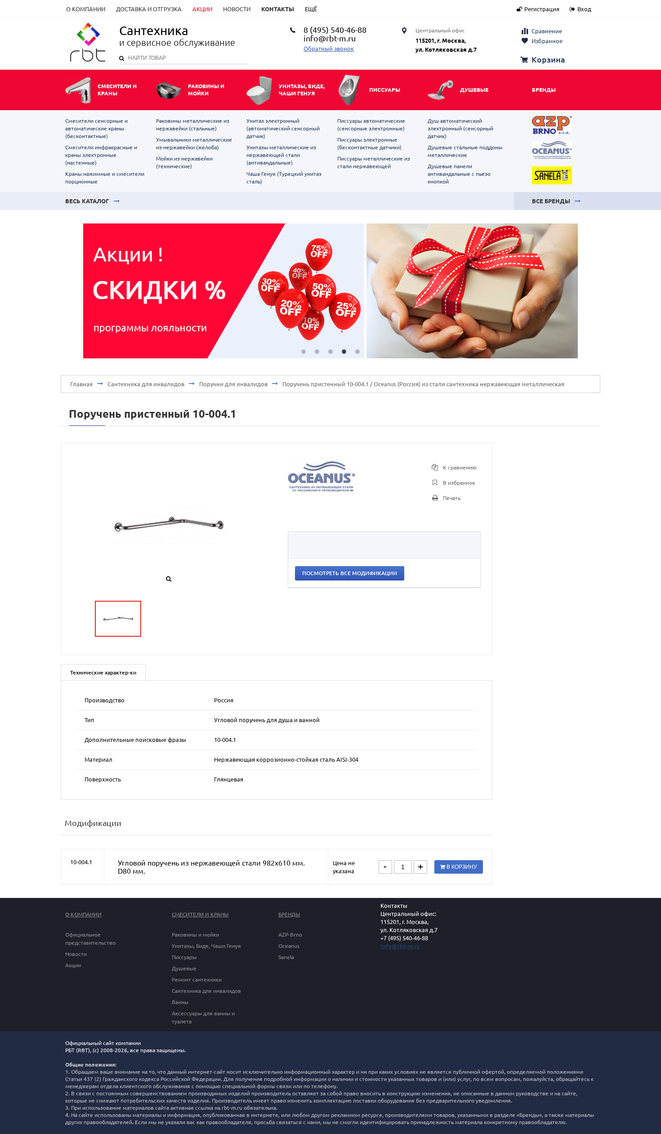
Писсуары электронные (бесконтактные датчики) (369, 143)
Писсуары (184, 957)
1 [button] (303, 351)
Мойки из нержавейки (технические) (184, 162)
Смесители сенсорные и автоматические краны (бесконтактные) (96, 128)
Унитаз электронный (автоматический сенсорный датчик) (283, 128)
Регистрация (541, 9)
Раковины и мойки (195, 935)
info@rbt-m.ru (400, 946)
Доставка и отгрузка (149, 9)
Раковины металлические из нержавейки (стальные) (192, 124)
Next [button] (591, 291)
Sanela (286, 957)
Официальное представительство (90, 939)
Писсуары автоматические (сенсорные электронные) (371, 124)
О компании (85, 9)
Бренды (544, 90)
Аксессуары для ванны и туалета (203, 1017)
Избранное (547, 41)
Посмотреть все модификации (349, 573)
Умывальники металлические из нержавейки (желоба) (194, 143)
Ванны (180, 1002)
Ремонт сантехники (197, 979)
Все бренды (551, 201)
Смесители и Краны (200, 914)
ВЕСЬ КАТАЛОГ (87, 201)
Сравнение (546, 31)
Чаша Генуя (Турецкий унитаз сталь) (284, 177)
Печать (451, 498)
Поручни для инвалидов (233, 384)
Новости (236, 9)
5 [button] (357, 351)
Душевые (184, 968)
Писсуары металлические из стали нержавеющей (373, 162)
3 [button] (330, 351)
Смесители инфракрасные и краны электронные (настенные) (101, 154)
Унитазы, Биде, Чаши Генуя (206, 946)
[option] (330, 290)
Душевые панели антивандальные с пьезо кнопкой (459, 173)
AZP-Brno (290, 935)
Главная (81, 384)
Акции (202, 9)
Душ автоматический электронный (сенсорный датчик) (460, 128)
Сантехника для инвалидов (145, 384)
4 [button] (343, 351)
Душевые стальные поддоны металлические (465, 151)
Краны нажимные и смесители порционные (104, 177)
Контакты (277, 9)
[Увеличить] (321, 490)
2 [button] (317, 351)
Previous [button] (70, 291)
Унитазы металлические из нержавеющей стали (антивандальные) (281, 154)
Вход (584, 9)
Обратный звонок (329, 48)
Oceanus (288, 946)
